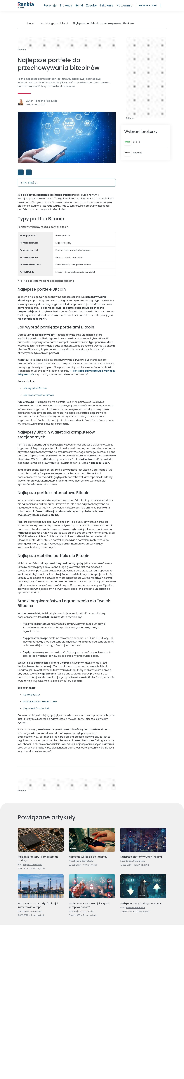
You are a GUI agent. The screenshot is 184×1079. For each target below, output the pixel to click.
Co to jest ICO (31, 694)
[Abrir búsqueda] (165, 5)
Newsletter (148, 5)
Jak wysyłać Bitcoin (35, 388)
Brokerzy (66, 5)
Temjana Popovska (46, 100)
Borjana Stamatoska (32, 864)
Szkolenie (106, 5)
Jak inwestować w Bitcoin (38, 395)
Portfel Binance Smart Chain (40, 701)
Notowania (125, 5)
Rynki (79, 5)
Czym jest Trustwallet (36, 708)
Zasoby (91, 5)
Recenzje (50, 5)
